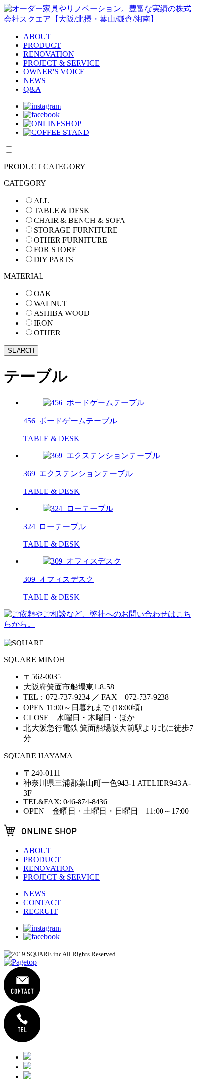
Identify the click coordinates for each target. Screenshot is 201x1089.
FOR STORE (55, 249)
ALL (41, 201)
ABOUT (37, 36)
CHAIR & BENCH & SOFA (79, 220)
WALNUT (50, 303)
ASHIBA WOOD (62, 313)
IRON (43, 323)
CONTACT (42, 902)
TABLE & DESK (62, 210)
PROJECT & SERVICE (61, 63)
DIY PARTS (53, 259)
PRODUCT (42, 45)
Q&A (32, 89)
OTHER (47, 333)
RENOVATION (48, 54)
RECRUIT (40, 911)
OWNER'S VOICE (54, 71)
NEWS (34, 80)
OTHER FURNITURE (70, 240)
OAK (42, 293)
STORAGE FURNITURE (76, 230)
